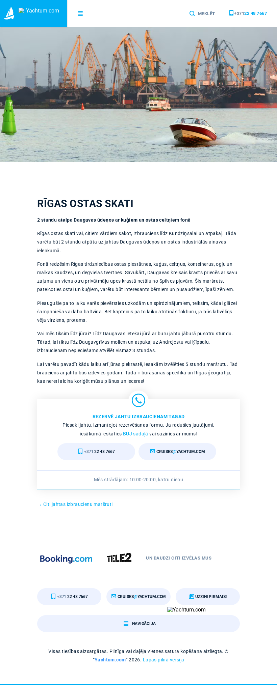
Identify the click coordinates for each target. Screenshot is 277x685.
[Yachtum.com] (33, 13)
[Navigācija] (81, 13)
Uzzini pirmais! (210, 596)
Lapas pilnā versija (163, 659)
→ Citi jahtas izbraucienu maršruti (75, 504)
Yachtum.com (110, 659)
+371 (250, 13)
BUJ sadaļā (135, 433)
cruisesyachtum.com (180, 451)
